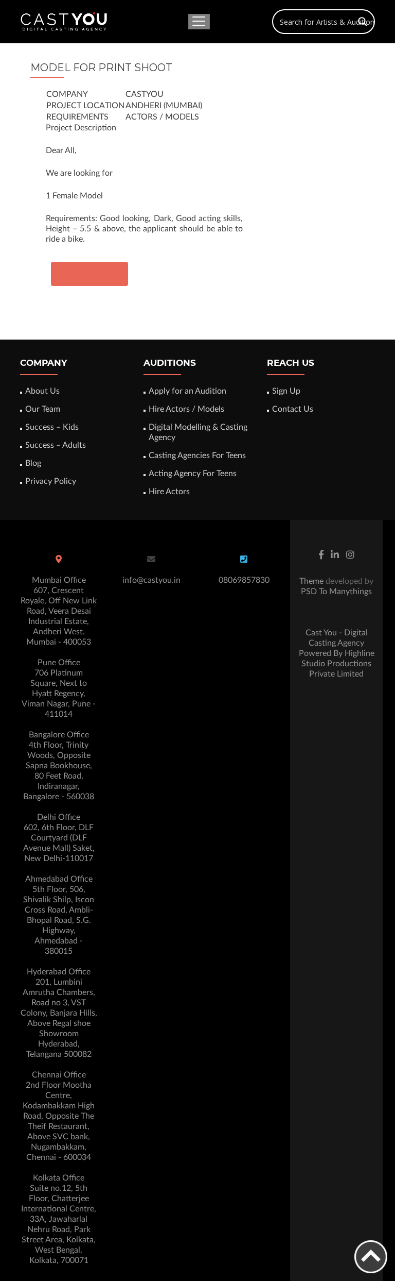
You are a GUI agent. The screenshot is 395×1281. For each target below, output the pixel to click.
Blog (33, 463)
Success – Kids (52, 427)
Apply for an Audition (187, 391)
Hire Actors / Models (186, 409)
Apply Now (89, 273)
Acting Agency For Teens (193, 473)
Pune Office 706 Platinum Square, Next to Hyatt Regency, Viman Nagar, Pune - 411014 (59, 688)
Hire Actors (169, 491)
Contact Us (292, 409)
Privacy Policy (50, 481)
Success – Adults (55, 445)
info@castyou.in (151, 580)
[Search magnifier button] (362, 21)
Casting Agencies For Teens (197, 455)
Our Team (42, 409)
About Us (42, 391)
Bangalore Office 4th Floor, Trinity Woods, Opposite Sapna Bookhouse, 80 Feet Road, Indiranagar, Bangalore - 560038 (58, 766)
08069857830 (244, 580)
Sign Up (286, 391)
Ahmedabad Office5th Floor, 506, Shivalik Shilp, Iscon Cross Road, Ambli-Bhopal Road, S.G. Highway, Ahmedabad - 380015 (58, 915)
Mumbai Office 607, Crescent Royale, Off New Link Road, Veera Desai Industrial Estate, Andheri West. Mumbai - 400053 (59, 611)
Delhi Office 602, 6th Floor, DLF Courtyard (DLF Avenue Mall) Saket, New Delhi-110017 (59, 838)
